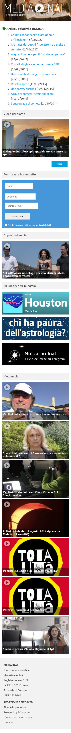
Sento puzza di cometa (25, 103)
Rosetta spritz (20, 84)
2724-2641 (16, 695)
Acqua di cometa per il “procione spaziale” (38, 54)
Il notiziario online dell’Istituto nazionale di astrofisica (36, 14)
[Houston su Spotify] (35, 315)
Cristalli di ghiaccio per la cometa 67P (35, 64)
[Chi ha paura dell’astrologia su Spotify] (35, 340)
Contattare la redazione (18, 717)
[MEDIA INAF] (35, 12)
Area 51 (9, 722)
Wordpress (24, 712)
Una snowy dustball (23, 88)
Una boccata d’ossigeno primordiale (34, 74)
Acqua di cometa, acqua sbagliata (32, 93)
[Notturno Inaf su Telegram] (35, 365)
